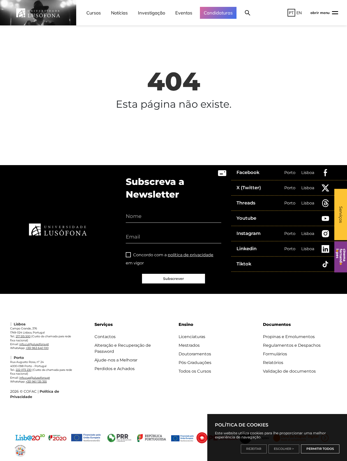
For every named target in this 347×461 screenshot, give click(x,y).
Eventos (183, 13)
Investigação (151, 13)
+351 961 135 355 (36, 381)
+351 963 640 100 (37, 348)
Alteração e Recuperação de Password (122, 348)
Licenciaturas (192, 336)
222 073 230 (23, 370)
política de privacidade (190, 254)
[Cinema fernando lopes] (340, 256)
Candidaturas (218, 13)
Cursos (93, 13)
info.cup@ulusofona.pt (34, 377)
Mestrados (189, 345)
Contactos (105, 336)
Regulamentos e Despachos (292, 345)
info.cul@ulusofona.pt (34, 344)
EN (299, 12)
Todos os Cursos (195, 371)
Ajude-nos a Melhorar (115, 360)
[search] (248, 12)
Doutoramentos (195, 354)
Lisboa (307, 172)
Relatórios (273, 362)
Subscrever (173, 278)
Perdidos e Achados (114, 368)
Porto (289, 172)
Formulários (275, 354)
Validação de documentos (289, 371)
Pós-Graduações (195, 362)
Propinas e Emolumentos (289, 336)
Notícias (119, 13)
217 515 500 (23, 336)
